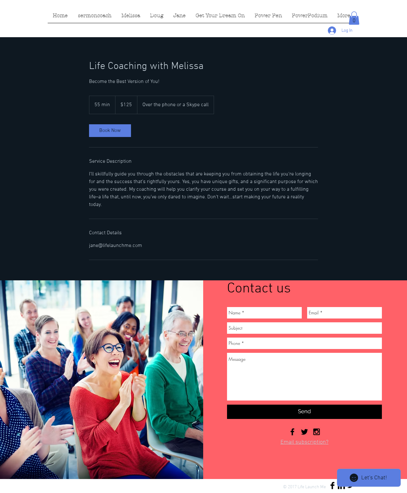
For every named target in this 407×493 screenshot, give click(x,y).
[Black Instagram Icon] (316, 431)
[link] (110, 130)
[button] (354, 18)
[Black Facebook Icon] (292, 431)
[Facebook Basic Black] (332, 485)
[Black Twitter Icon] (304, 431)
